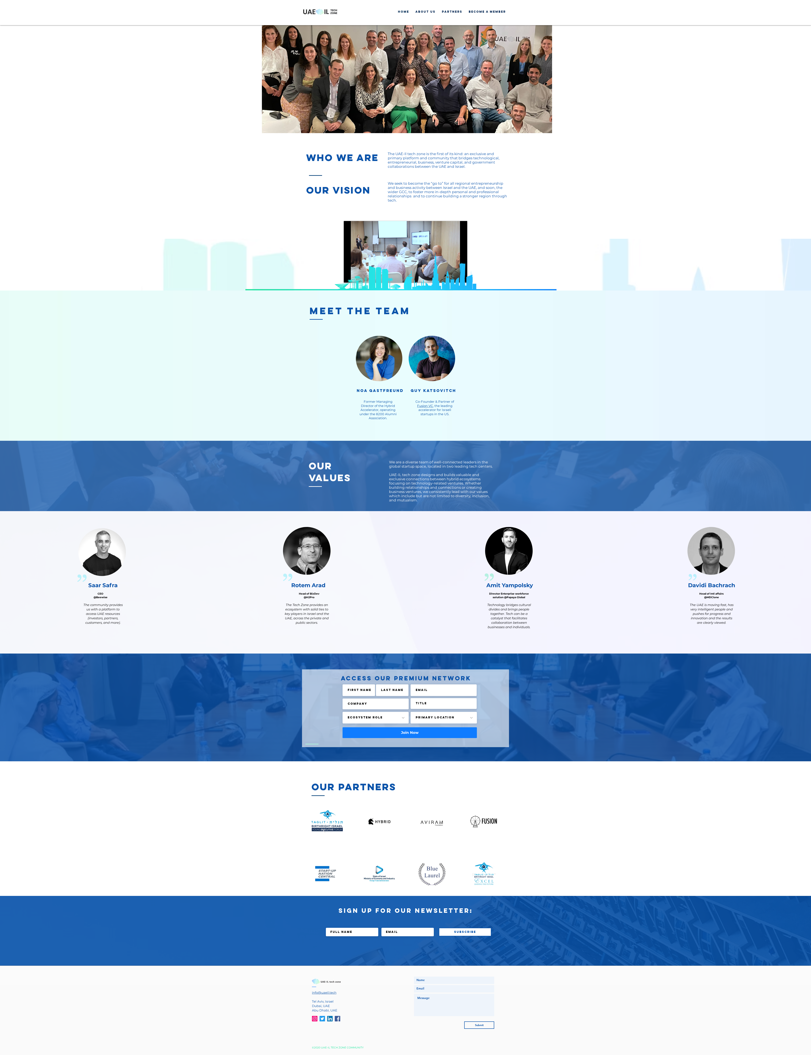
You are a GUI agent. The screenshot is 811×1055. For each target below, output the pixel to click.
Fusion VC (425, 406)
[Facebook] (337, 1018)
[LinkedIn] (330, 1018)
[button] (407, 79)
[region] (102, 562)
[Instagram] (314, 1018)
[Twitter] (322, 1018)
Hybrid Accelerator (378, 408)
